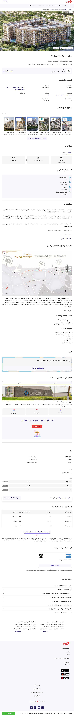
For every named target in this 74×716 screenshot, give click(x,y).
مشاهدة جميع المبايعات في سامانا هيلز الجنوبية (37, 532)
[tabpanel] (37, 160)
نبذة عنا (68, 652)
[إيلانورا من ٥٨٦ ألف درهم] (20, 126)
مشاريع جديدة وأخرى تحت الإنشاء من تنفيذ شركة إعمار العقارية (51, 624)
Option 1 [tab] (69, 152)
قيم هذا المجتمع (37, 426)
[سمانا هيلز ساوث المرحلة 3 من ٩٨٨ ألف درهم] (55, 126)
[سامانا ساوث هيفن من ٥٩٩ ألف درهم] (9, 126)
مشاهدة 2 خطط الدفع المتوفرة (64, 95)
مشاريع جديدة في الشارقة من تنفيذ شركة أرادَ (26, 627)
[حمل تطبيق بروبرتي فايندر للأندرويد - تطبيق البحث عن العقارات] (65, 674)
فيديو (55, 48)
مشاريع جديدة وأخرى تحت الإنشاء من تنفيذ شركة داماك (52, 627)
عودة (70, 9)
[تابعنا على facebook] (39, 707)
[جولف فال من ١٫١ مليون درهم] (32, 126)
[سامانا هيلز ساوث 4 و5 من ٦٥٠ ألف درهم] (67, 126)
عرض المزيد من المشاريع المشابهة (37, 138)
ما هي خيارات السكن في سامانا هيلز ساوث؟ (59, 605)
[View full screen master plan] (37, 273)
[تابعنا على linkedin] (31, 707)
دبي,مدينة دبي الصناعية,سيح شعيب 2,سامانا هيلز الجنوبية (15, 89)
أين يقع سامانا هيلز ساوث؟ (64, 590)
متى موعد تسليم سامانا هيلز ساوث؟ (61, 601)
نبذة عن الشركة (55, 565)
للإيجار (65, 6)
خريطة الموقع (37, 696)
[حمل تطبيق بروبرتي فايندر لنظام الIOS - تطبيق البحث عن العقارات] (65, 670)
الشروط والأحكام (37, 685)
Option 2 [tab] (64, 152)
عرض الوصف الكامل (66, 238)
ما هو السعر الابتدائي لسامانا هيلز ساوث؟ (60, 597)
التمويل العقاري (32, 6)
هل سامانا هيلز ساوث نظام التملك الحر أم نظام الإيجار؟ (56, 593)
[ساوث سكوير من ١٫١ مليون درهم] (43, 126)
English (42, 702)
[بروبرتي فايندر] (65, 9)
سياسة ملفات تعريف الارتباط (37, 692)
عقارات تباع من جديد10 (64, 498)
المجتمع (54, 383)
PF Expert (67, 665)
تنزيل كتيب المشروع (65, 48)
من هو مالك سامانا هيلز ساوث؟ (63, 586)
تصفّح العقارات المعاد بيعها (13, 498)
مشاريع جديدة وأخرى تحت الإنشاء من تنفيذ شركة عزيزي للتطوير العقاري (49, 629)
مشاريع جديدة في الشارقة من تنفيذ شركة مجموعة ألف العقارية (22, 629)
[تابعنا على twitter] (35, 707)
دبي (59, 9)
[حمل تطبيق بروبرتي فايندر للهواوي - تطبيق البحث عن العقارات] (65, 678)
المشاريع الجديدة (58, 6)
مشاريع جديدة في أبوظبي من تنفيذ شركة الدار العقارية (24, 624)
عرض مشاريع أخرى (7, 71)
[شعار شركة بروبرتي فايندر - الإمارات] (68, 2)
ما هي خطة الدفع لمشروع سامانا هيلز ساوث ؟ (59, 609)
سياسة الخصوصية (37, 689)
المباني (19, 383)
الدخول (5, 2)
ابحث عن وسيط (41, 6)
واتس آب (7, 713)
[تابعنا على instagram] (42, 707)
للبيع (70, 6)
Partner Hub (67, 662)
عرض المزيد (45, 631)
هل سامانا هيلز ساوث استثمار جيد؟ (62, 613)
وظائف (68, 655)
